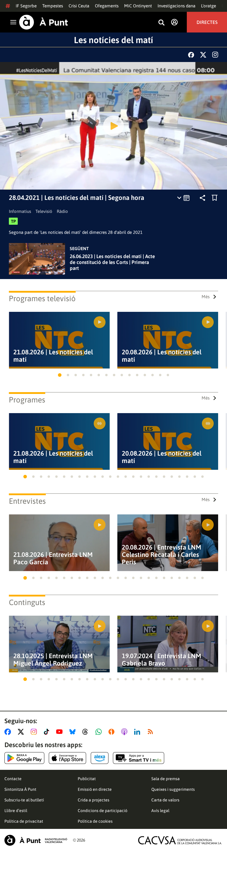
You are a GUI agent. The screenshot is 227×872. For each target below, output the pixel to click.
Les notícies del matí (113, 40)
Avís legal (160, 810)
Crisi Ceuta (79, 5)
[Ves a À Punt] (43, 22)
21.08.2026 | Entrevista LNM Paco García (53, 558)
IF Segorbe (26, 5)
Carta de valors (165, 800)
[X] (203, 55)
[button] (59, 375)
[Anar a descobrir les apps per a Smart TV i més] (138, 758)
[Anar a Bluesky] (73, 731)
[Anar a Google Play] (24, 758)
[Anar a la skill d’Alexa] (99, 758)
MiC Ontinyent (138, 5)
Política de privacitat (23, 821)
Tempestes (52, 5)
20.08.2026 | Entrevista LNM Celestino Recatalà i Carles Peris (161, 555)
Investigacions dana (176, 5)
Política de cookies (95, 821)
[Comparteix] (202, 198)
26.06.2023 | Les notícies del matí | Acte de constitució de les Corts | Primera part (112, 262)
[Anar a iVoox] (112, 731)
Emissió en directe (95, 789)
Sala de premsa (165, 778)
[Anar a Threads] (86, 731)
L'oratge (208, 5)
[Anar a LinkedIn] (138, 731)
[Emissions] (184, 198)
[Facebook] (191, 55)
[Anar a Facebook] (8, 731)
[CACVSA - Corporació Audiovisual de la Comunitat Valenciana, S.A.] (180, 840)
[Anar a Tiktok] (48, 731)
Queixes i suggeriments (173, 789)
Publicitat (87, 778)
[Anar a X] (22, 731)
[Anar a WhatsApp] (99, 731)
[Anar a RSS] (151, 731)
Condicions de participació (102, 810)
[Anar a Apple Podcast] (125, 731)
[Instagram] (215, 55)
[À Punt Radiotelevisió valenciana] (35, 840)
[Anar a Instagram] (35, 731)
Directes (207, 22)
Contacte (13, 778)
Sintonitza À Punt (20, 789)
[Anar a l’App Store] (67, 758)
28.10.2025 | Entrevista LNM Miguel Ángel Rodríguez (53, 659)
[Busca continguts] (161, 23)
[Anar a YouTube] (60, 731)
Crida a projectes (93, 800)
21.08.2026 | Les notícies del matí (53, 355)
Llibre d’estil (15, 810)
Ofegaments (107, 5)
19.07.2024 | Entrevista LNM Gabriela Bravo (161, 659)
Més (206, 296)
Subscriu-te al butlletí (24, 800)
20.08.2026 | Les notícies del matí (162, 355)
